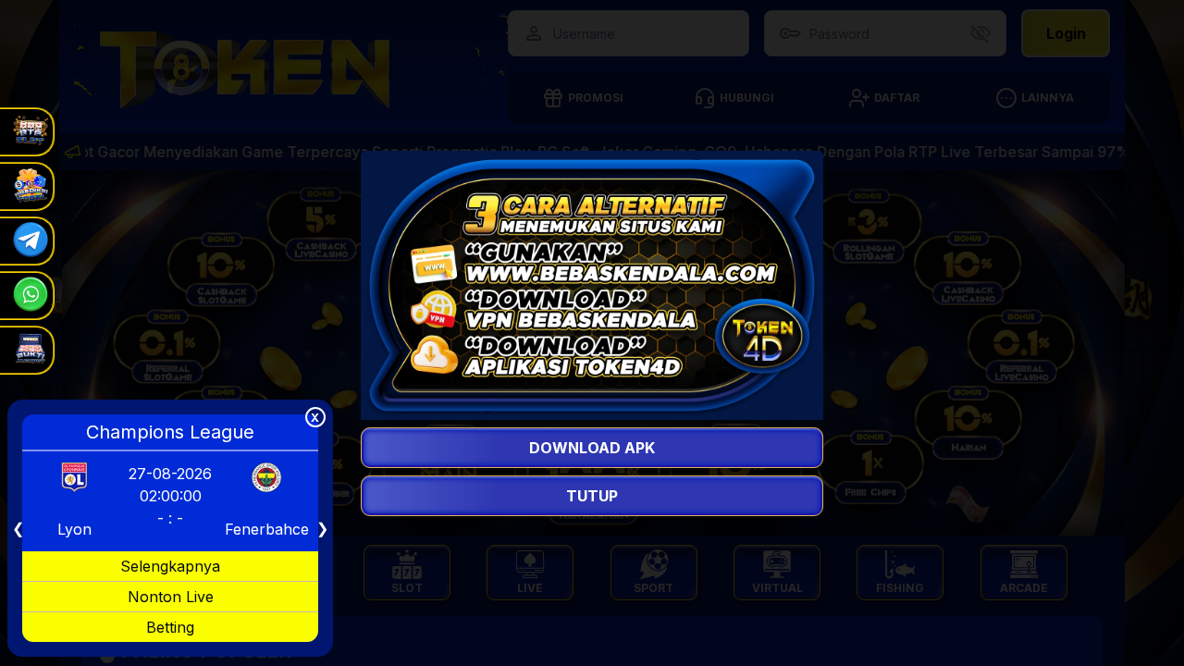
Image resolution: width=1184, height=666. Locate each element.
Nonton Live (171, 596)
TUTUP (592, 496)
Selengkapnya (170, 566)
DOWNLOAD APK (592, 447)
